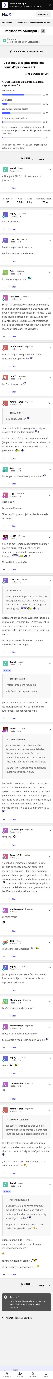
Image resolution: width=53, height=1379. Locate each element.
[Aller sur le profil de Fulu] (5, 272)
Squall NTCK (16, 855)
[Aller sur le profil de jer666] (5, 537)
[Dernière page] (49, 159)
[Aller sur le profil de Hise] (5, 495)
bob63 (13, 376)
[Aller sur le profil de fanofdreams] (5, 347)
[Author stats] (49, 169)
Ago (12, 468)
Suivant (41, 159)
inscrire (38, 144)
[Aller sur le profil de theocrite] (5, 240)
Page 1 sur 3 (25, 159)
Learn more (5, 5)
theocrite (14, 239)
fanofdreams (16, 346)
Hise (12, 494)
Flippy (13, 213)
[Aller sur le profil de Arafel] (4, 40)
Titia (12, 941)
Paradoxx (14, 296)
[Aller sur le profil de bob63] (5, 377)
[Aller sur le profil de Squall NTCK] (5, 856)
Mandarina (15, 1000)
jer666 (13, 536)
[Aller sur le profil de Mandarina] (5, 1001)
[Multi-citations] (4, 188)
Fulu (12, 271)
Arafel (14, 39)
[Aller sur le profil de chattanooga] (5, 830)
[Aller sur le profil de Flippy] (5, 214)
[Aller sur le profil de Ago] (5, 469)
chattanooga (16, 829)
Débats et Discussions (29, 41)
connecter (20, 144)
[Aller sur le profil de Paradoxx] (5, 298)
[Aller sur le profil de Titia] (5, 942)
